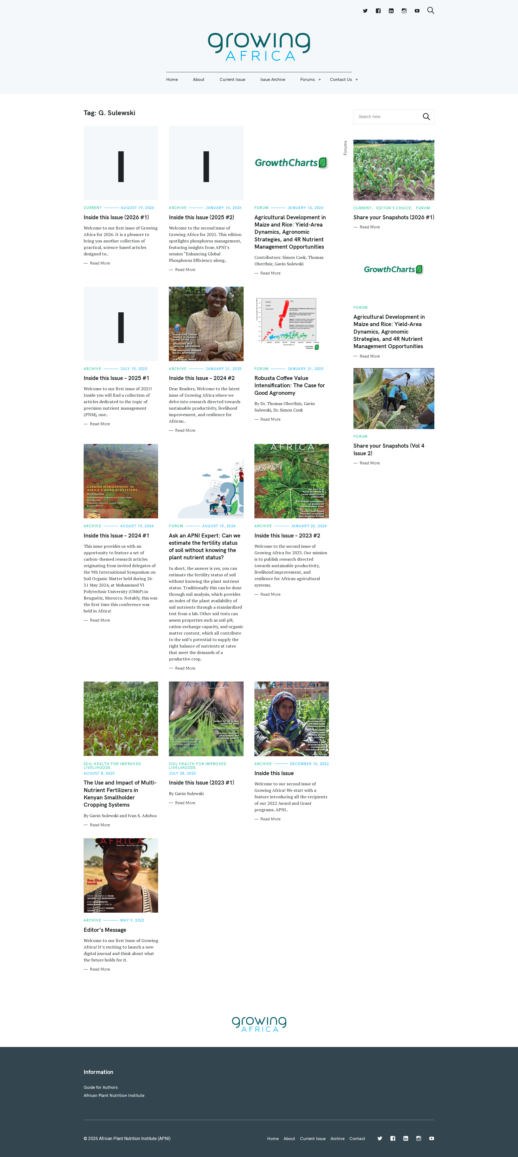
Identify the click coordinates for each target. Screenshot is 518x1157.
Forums (307, 79)
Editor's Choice (394, 208)
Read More (100, 263)
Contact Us (341, 79)
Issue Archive (272, 79)
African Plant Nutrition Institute (114, 1095)
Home (172, 79)
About (199, 79)
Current (93, 208)
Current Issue (232, 79)
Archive (178, 208)
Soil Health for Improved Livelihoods (112, 766)
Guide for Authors (101, 1087)
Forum (261, 208)
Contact (357, 1138)
